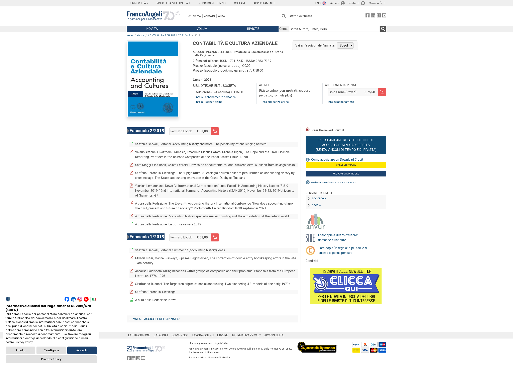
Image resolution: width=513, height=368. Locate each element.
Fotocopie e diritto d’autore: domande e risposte (338, 237)
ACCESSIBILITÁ (274, 335)
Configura (51, 350)
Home (130, 35)
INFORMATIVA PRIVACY (246, 335)
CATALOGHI (161, 335)
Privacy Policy (51, 359)
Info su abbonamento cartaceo (216, 97)
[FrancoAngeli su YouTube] (384, 16)
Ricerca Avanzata (300, 16)
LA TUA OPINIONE (139, 335)
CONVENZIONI (180, 335)
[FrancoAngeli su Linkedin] (373, 16)
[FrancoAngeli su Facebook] (368, 16)
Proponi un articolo (346, 173)
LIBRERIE (222, 335)
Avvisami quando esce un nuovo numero (333, 182)
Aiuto (221, 16)
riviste (140, 35)
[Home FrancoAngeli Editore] (153, 16)
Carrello (374, 3)
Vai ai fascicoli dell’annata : (156, 319)
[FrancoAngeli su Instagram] (379, 16)
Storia (316, 205)
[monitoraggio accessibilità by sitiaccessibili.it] (317, 344)
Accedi (334, 3)
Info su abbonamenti (341, 101)
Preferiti (354, 3)
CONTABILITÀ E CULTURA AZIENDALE (169, 35)
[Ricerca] (383, 29)
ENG (318, 3)
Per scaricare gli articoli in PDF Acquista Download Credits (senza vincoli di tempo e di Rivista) (346, 145)
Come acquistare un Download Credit (337, 159)
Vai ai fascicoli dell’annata (314, 45)
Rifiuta (20, 350)
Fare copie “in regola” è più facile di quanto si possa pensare (342, 250)
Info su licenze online (209, 101)
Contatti (209, 16)
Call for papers (346, 164)
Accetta (82, 350)
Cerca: (283, 29)
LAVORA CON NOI (203, 335)
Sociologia (319, 198)
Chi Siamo (194, 16)
